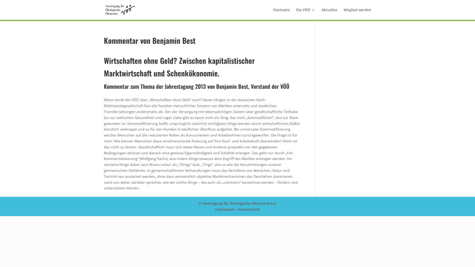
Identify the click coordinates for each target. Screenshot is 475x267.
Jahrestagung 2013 (185, 86)
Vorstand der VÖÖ (270, 86)
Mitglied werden (357, 10)
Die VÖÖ (303, 10)
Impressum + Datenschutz (237, 209)
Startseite (281, 10)
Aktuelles (329, 10)
